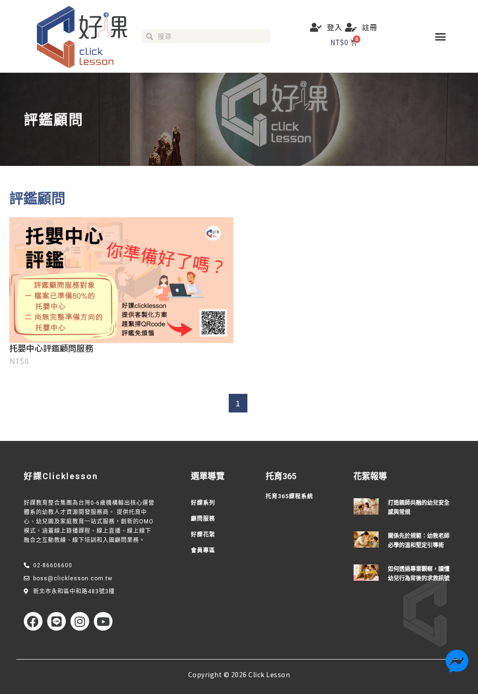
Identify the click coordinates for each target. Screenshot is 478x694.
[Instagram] (79, 621)
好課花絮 (203, 534)
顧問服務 (203, 518)
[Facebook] (33, 621)
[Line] (56, 621)
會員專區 (203, 550)
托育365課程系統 (289, 496)
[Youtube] (103, 621)
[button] (441, 36)
